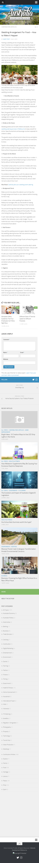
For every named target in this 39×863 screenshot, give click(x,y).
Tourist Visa (6, 740)
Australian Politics (8, 618)
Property (5, 731)
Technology (6, 736)
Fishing (5, 679)
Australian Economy (9, 613)
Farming (5, 666)
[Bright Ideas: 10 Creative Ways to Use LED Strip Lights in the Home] (19, 419)
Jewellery (6, 718)
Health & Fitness (14, 461)
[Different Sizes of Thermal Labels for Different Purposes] (28, 310)
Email (22, 352)
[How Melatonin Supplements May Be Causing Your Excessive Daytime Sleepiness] (19, 450)
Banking (5, 626)
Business (4, 576)
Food (4, 767)
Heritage (14, 546)
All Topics (4, 430)
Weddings (6, 749)
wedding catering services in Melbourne (13, 129)
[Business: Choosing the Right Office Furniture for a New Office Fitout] (19, 565)
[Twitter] (33, 379)
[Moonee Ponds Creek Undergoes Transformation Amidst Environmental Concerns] (19, 536)
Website (5, 359)
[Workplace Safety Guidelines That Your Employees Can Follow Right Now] (10, 310)
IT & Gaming (22, 490)
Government (13, 490)
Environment (5, 546)
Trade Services (7, 634)
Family (5, 763)
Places (5, 781)
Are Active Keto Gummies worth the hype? (16, 522)
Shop (4, 785)
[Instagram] (36, 379)
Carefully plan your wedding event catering (20, 184)
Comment (6, 339)
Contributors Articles (9, 27)
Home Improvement (9, 692)
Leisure (5, 776)
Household (6, 696)
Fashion (5, 670)
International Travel (8, 701)
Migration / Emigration (9, 723)
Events (5, 661)
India (4, 704)
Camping (5, 639)
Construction (7, 644)
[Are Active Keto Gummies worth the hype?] (19, 509)
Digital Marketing (8, 648)
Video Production (8, 745)
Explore (5, 759)
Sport (4, 789)
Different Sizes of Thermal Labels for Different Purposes (27, 319)
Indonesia (6, 708)
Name (5, 352)
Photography (7, 727)
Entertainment (7, 653)
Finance (5, 675)
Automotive (6, 622)
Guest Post (6, 39)
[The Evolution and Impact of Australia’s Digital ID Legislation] (19, 480)
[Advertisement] (19, 814)
